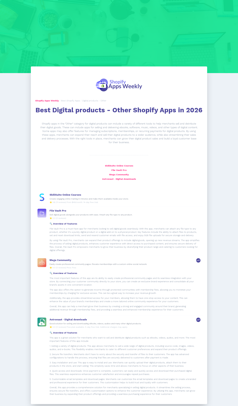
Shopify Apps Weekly (47, 100)
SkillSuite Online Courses (119, 165)
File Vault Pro (119, 170)
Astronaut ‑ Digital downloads (119, 179)
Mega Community (119, 174)
